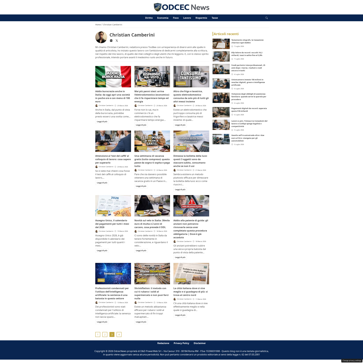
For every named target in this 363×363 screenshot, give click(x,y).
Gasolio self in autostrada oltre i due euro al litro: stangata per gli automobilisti (247, 138)
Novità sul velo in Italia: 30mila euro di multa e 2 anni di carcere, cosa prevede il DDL (152, 224)
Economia (162, 17)
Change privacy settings (351, 360)
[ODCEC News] (182, 6)
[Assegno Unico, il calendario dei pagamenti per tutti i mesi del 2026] (113, 205)
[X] (117, 40)
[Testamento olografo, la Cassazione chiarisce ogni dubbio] (221, 44)
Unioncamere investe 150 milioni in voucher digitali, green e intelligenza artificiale (248, 82)
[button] (266, 18)
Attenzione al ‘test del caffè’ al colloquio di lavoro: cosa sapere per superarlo (113, 159)
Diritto (149, 17)
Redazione (163, 343)
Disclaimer (200, 343)
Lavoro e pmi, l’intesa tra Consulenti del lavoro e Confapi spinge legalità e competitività (249, 124)
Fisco (176, 17)
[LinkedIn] (111, 40)
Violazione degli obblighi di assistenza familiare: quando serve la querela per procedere (248, 97)
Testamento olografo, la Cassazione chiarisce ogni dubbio (247, 41)
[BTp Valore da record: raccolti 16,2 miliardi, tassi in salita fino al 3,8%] (221, 56)
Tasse (215, 17)
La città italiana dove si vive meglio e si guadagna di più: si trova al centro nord (190, 292)
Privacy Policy (181, 343)
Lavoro (187, 17)
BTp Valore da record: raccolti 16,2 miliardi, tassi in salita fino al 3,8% (246, 53)
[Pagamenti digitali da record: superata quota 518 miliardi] (221, 112)
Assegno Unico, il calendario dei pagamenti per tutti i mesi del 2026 (112, 224)
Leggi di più (102, 121)
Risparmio (201, 17)
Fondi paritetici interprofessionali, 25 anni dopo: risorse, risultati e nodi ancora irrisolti (248, 68)
